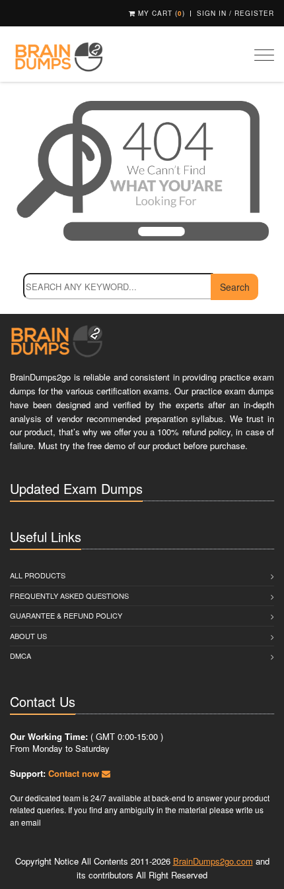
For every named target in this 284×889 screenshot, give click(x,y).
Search (235, 286)
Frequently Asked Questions (69, 595)
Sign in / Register (235, 13)
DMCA (20, 655)
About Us (28, 635)
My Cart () (160, 13)
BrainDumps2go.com (213, 861)
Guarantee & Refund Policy (66, 615)
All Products (37, 575)
